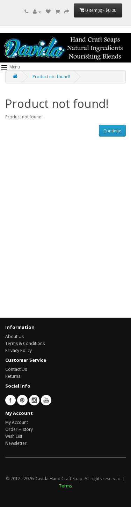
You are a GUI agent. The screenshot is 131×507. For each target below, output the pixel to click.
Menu (14, 67)
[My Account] (37, 12)
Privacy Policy (18, 350)
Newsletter (16, 443)
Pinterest (22, 400)
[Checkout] (66, 12)
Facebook (10, 400)
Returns (12, 376)
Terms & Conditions (25, 343)
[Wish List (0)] (48, 12)
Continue (112, 131)
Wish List (13, 436)
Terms (65, 486)
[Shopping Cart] (57, 12)
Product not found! (51, 77)
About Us (14, 336)
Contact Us (16, 369)
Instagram (34, 400)
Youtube (46, 400)
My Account (16, 422)
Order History (19, 429)
